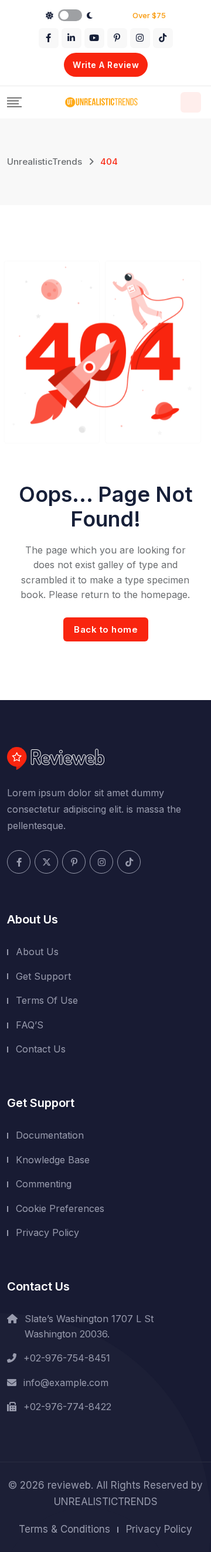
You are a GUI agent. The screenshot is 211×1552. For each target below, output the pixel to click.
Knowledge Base (53, 1160)
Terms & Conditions (64, 1529)
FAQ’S (29, 1025)
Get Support (43, 976)
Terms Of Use (47, 1000)
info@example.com (65, 1382)
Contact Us (41, 1049)
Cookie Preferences (60, 1208)
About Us (37, 951)
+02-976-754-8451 (66, 1358)
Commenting (44, 1184)
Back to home (106, 629)
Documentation (50, 1135)
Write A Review (106, 65)
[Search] (191, 102)
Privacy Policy (47, 1232)
